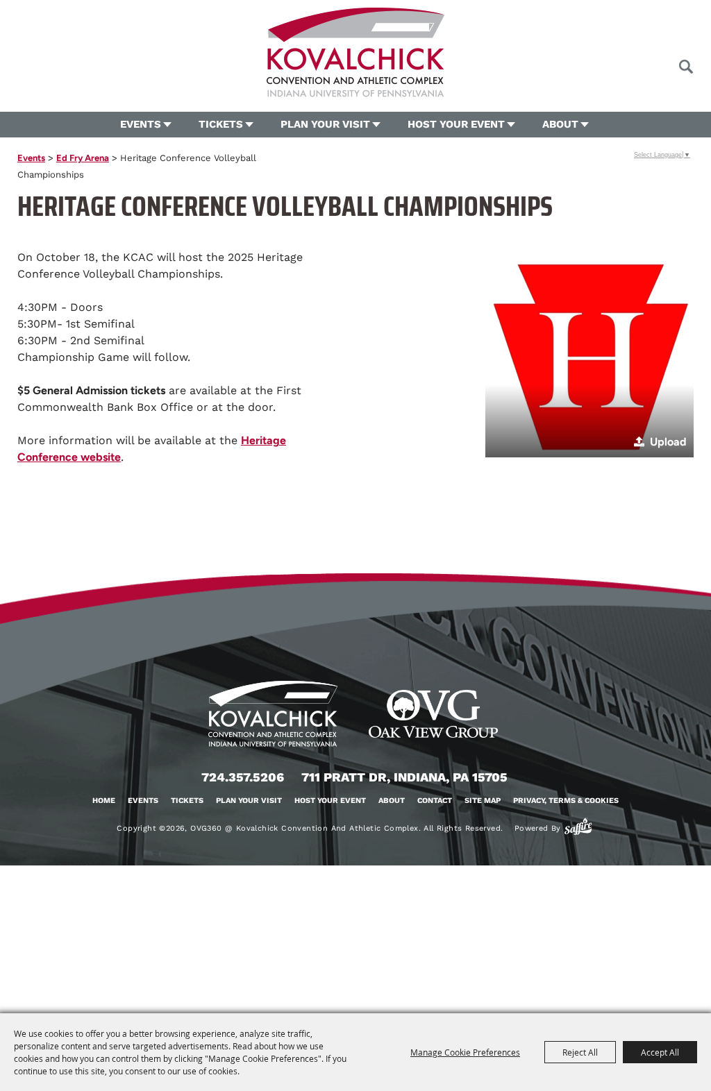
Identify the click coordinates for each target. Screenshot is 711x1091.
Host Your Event (456, 124)
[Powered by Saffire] (578, 827)
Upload (668, 441)
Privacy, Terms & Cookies (566, 800)
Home (103, 800)
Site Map (483, 800)
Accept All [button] (660, 1052)
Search (686, 66)
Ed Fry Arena (82, 158)
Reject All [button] (580, 1052)
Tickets (221, 124)
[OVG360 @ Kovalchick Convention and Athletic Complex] (355, 52)
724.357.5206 (242, 777)
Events (140, 124)
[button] (589, 353)
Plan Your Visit (325, 124)
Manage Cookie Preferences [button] (465, 1052)
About (560, 124)
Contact (434, 800)
